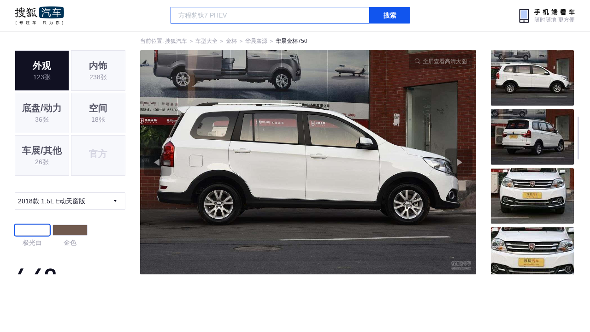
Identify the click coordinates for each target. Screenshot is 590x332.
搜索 (390, 15)
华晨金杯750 (291, 41)
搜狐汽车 (39, 15)
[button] (224, 162)
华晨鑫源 (256, 41)
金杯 (231, 41)
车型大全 (206, 41)
